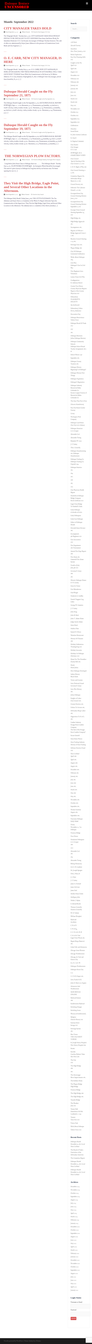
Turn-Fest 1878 (75, 1120)
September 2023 (75, 1197)
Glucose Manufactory (77, 404)
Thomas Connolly (76, 907)
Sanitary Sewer (75, 1023)
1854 (72, 473)
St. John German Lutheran (79, 135)
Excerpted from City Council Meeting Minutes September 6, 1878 (78, 204)
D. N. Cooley (75, 583)
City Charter (74, 145)
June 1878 (73, 95)
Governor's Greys (76, 686)
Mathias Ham (75, 629)
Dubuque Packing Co (77, 459)
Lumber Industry (76, 722)
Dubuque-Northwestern (78, 966)
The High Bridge (76, 1066)
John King (74, 612)
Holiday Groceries (76, 650)
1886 (72, 554)
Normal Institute (76, 810)
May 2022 (73, 1243)
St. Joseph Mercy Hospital (78, 1043)
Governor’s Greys (76, 571)
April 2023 (74, 1213)
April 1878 (73, 65)
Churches (73, 129)
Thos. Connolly (75, 448)
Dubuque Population (77, 379)
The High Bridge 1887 (77, 1097)
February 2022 (75, 1253)
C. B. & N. (74, 925)
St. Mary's (74, 138)
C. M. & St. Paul (75, 935)
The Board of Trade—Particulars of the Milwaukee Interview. (77, 1152)
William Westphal (76, 916)
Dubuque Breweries (76, 336)
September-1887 (75, 816)
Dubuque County (76, 361)
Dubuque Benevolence (77, 318)
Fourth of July (75, 565)
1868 (72, 480)
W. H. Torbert (75, 913)
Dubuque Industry (42, 159)
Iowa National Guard (77, 683)
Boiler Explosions (76, 55)
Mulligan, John (75, 897)
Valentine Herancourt (77, 635)
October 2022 (75, 1230)
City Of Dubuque (76, 251)
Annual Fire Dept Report (78, 551)
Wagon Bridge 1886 (76, 248)
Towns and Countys (77, 680)
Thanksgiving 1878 (76, 647)
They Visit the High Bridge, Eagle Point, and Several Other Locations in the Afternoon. (31, 187)
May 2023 (73, 1210)
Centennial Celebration (78, 254)
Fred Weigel (74, 593)
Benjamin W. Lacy (76, 441)
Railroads (73, 920)
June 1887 (73, 786)
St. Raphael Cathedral (77, 141)
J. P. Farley (74, 444)
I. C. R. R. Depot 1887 (77, 976)
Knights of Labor (76, 698)
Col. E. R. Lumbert (76, 867)
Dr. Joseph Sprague (76, 870)
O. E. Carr (47, 32)
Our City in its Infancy (78, 425)
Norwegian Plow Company (53, 159)
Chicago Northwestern (77, 954)
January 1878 (74, 85)
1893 (72, 857)
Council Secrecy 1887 (77, 184)
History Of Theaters (77, 639)
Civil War (73, 263)
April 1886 (73, 69)
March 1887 (74, 790)
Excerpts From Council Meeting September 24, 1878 (78, 212)
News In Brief (75, 754)
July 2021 (73, 1277)
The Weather (75, 1103)
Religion (73, 1017)
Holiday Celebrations (77, 644)
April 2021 (74, 1287)
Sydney (31, 1341)
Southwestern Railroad (77, 1004)
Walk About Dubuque (77, 1126)
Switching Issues (76, 1010)
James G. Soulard (76, 884)
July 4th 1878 (74, 568)
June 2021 (73, 1280)
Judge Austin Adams (77, 622)
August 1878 (74, 72)
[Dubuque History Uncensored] (17, 5)
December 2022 (75, 1227)
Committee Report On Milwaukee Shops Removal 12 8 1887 (77, 178)
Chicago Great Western (78, 950)
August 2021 (74, 1273)
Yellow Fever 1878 (76, 1130)
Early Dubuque (75, 510)
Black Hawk (74, 677)
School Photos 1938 (76, 355)
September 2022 (75, 1233)
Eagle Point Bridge (76, 504)
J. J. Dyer (73, 877)
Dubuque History (76, 367)
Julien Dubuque (75, 695)
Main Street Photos (76, 739)
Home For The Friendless (78, 659)
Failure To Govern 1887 (78, 707)
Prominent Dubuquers (77, 840)
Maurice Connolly (76, 910)
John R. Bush (75, 615)
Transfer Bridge (75, 1100)
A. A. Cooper (74, 431)
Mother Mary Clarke (77, 894)
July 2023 (73, 1203)
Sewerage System (76, 1029)
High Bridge (74, 1087)
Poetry (73, 825)
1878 (72, 329)
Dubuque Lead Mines (77, 423)
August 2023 (74, 1200)
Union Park (74, 1123)
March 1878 (74, 99)
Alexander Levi (75, 434)
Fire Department (76, 545)
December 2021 (75, 1260)
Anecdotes (74, 49)
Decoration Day (75, 314)
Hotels (73, 665)
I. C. (72, 973)
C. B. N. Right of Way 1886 (78, 167)
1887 (72, 332)
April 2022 (74, 1247)
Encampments (75, 534)
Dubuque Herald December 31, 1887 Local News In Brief (78, 1144)
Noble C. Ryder (75, 900)
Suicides (73, 1052)
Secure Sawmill (75, 736)
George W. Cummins (77, 605)
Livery (73, 414)
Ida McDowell (75, 305)
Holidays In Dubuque (77, 654)
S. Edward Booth (76, 904)
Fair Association (76, 540)
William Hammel (26, 32)
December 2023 (75, 1187)
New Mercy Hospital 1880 (78, 1045)
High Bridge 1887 (76, 218)
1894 (72, 260)
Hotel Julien (74, 668)
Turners (73, 1117)
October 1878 (74, 115)
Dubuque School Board (78, 347)
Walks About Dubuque (78, 257)
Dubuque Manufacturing (78, 451)
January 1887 (74, 776)
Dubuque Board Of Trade (78, 323)
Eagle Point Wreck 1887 (78, 938)
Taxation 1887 (75, 364)
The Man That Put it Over (79, 401)
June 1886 (73, 783)
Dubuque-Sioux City (77, 970)
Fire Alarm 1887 (75, 557)
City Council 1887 (76, 701)
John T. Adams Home (77, 619)
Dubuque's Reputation (77, 382)
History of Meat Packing (78, 745)
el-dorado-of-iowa (76, 512)
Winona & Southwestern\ (78, 1014)
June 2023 (73, 1207)
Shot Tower (74, 1034)
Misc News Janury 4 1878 (78, 51)
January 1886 (74, 89)
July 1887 (73, 780)
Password (73, 1310)
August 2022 (74, 1237)
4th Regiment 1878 (76, 536)
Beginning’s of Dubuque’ (78, 370)
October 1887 (74, 803)
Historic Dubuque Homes (78, 580)
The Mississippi (75, 1075)
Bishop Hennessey (76, 864)
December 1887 (75, 770)
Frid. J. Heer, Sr (75, 874)
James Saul (74, 890)
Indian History (75, 674)
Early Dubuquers (76, 516)
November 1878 (75, 109)
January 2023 (74, 1223)
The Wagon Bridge (76, 1084)
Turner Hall (74, 1109)
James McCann (75, 887)
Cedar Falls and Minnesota (79, 947)
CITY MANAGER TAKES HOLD (27, 28)
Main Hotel (74, 625)
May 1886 (73, 793)
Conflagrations (75, 280)
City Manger (41, 32)
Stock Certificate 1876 (77, 501)
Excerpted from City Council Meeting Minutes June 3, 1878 (78, 196)
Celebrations (74, 125)
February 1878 (75, 79)
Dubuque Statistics (76, 467)
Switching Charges (76, 1007)
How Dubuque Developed (78, 671)
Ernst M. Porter (75, 586)
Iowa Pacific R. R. (76, 980)
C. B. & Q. (74, 929)
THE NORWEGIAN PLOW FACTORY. (32, 156)
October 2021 (75, 1267)
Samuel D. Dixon (76, 632)
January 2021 (74, 1290)
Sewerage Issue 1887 (76, 245)
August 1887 (74, 766)
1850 (72, 470)
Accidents (73, 922)
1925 (72, 487)
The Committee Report (78, 1158)
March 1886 (74, 102)
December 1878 (75, 75)
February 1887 (75, 773)
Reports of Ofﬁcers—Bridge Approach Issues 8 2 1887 (78, 233)
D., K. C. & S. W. (75, 963)
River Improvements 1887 (78, 1077)
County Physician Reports (79, 289)
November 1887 (75, 800)
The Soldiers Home (76, 1081)
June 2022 (73, 1240)
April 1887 (73, 760)
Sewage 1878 (74, 1025)
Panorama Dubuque (77, 819)
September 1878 (75, 122)
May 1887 (73, 796)
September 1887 (75, 358)
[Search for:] (79, 29)
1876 (72, 326)
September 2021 (75, 1270)
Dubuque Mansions (77, 428)
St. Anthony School (76, 283)
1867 (72, 477)
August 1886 (74, 763)
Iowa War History (76, 689)
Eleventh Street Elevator (78, 528)
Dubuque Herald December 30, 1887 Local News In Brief (78, 1164)
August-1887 (74, 812)
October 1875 (74, 112)
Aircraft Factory (75, 46)
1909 (72, 848)
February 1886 (75, 82)
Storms (73, 1048)
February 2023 (75, 1220)
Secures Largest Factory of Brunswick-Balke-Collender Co (79, 395)
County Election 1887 (77, 704)
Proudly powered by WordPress (13, 1341)
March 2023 (74, 1217)
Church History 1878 (77, 1020)
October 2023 (75, 1193)
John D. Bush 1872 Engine (78, 983)
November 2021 (75, 1263)
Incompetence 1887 (76, 227)
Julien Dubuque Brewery (78, 338)
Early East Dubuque (77, 519)
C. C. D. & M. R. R (76, 932)
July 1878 (73, 92)
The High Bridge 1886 (77, 1093)
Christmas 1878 (75, 656)
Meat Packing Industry (78, 742)
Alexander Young (76, 438)
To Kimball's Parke (76, 506)
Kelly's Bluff (74, 821)
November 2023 (75, 1190)
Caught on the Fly (42, 99)
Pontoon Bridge (75, 833)
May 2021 (73, 1284)
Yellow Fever (75, 320)
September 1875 (51, 99)
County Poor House (77, 286)
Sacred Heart (74, 131)
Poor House (74, 836)
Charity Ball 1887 (76, 662)
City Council (40, 194)
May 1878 (73, 105)
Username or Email (76, 1302)
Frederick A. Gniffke (77, 596)
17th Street (74, 42)
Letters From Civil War (78, 277)
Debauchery (74, 297)
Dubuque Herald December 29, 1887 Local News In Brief (78, 1172)
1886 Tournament (76, 548)
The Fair (73, 1060)
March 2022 (74, 1250)
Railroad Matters (76, 998)
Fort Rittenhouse (76, 589)
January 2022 (74, 1257)
